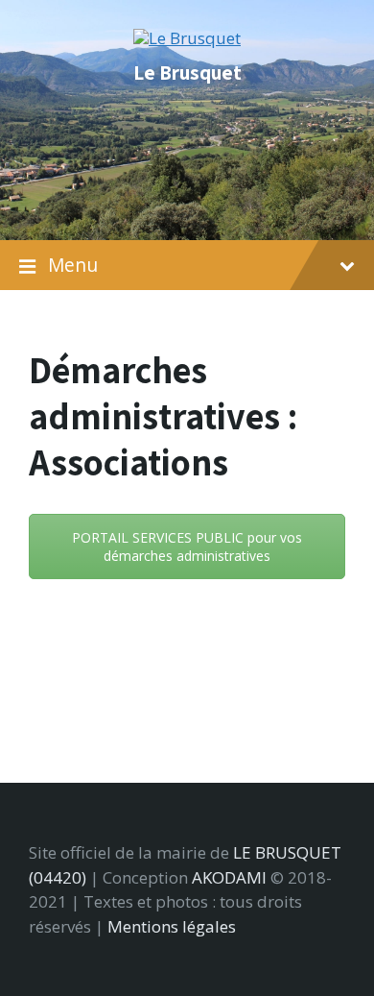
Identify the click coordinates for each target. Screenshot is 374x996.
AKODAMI (229, 877)
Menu (73, 265)
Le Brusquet (187, 72)
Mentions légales (171, 926)
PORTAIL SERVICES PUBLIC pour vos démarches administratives (187, 546)
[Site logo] (187, 38)
